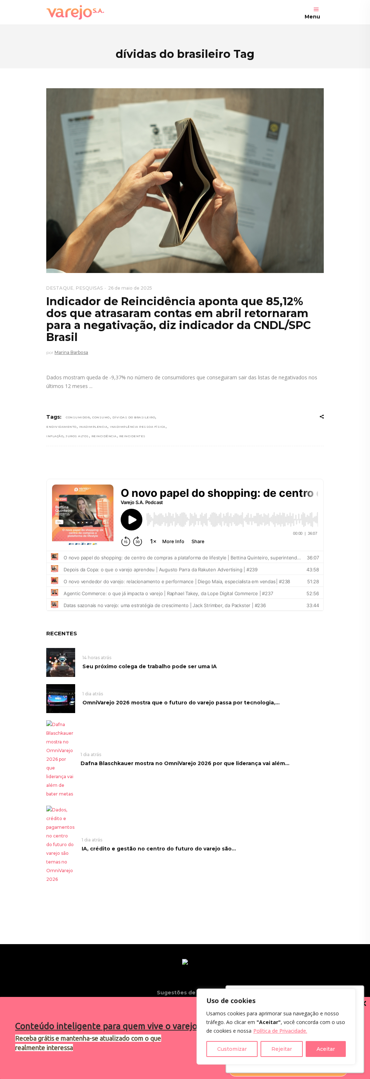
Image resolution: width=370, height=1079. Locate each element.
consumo (101, 417)
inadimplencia (93, 426)
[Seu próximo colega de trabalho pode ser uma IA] (60, 662)
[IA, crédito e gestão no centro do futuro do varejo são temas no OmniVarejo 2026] (60, 844)
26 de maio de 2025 (130, 288)
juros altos (77, 436)
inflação (54, 436)
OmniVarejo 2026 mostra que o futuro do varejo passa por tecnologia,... (181, 702)
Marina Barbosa (71, 352)
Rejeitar (281, 1049)
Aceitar (326, 1049)
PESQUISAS (89, 288)
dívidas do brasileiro (133, 417)
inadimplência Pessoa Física (137, 426)
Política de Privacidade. (280, 1030)
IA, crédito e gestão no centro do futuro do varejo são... (159, 848)
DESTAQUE (59, 288)
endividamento (61, 426)
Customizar (232, 1049)
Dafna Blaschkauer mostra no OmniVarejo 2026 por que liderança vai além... (185, 763)
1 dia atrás (92, 693)
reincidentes (132, 436)
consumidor (78, 417)
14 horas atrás (96, 657)
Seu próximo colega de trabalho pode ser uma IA (149, 666)
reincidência (104, 436)
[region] (276, 1027)
